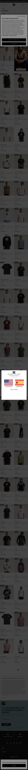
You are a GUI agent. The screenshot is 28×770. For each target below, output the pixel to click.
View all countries (14, 389)
